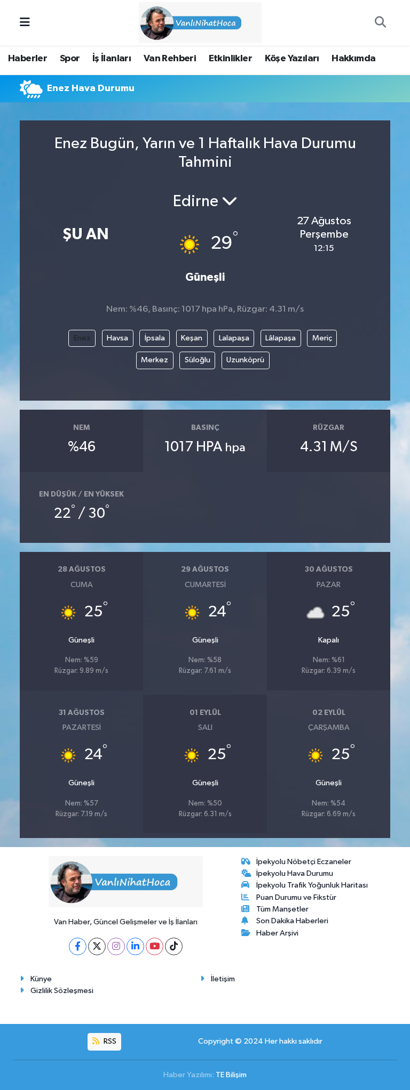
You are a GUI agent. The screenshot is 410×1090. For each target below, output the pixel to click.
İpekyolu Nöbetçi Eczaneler (303, 862)
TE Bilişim (231, 1075)
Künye (41, 979)
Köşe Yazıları (292, 58)
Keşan (191, 338)
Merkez (154, 360)
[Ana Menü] (25, 22)
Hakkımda (353, 58)
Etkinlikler (230, 58)
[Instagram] (116, 946)
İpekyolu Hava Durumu (294, 873)
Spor (70, 58)
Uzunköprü (245, 360)
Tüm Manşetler (282, 909)
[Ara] (380, 23)
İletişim (223, 979)
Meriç (322, 338)
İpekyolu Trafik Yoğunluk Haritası (312, 885)
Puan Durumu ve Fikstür (296, 897)
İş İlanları (111, 58)
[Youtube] (154, 946)
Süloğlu (197, 360)
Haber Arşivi (277, 933)
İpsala (155, 338)
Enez (82, 338)
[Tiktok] (174, 946)
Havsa (117, 338)
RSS (109, 1041)
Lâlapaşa (280, 338)
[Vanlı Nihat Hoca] (200, 22)
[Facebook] (77, 946)
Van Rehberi (170, 58)
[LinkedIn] (135, 946)
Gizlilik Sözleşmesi (61, 991)
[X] (97, 946)
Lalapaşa (234, 338)
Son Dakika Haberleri (292, 921)
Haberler (27, 58)
